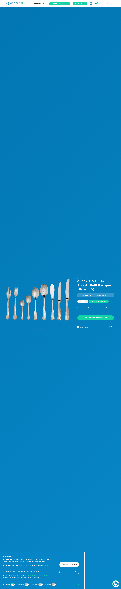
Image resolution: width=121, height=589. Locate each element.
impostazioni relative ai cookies (38, 575)
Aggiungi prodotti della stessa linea (95, 317)
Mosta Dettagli (75, 584)
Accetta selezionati (69, 572)
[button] (9, 300)
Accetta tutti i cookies (69, 564)
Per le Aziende (79, 3)
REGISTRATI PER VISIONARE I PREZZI (97, 295)
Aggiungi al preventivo (99, 301)
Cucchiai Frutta (82, 278)
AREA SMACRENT (41, 3)
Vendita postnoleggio (59, 3)
